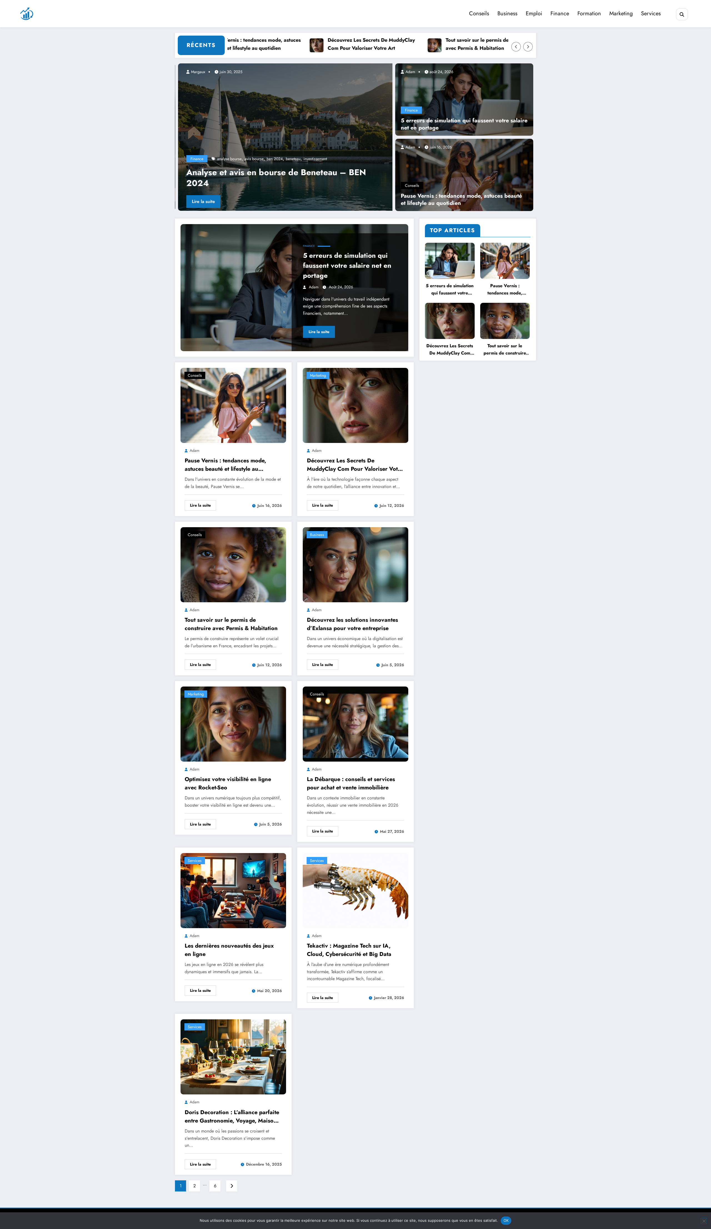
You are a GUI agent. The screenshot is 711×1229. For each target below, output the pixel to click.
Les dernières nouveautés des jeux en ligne (229, 950)
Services (651, 13)
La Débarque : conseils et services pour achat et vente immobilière (351, 783)
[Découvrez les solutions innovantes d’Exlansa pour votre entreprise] (355, 564)
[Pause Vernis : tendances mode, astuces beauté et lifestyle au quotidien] (464, 174)
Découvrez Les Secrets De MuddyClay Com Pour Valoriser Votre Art (336, 44)
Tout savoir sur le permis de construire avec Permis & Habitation (454, 44)
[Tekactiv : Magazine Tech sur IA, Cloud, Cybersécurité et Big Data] (355, 890)
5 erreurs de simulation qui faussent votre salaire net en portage (464, 124)
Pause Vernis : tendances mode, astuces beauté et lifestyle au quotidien (461, 199)
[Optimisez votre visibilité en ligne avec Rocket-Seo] (233, 723)
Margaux (194, 72)
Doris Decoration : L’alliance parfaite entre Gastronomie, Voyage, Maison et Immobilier (232, 1116)
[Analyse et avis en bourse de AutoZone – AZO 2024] (283, 137)
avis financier (275, 159)
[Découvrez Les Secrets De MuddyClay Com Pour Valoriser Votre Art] (355, 405)
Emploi (534, 13)
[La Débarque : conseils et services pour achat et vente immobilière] (355, 723)
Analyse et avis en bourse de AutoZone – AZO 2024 (274, 178)
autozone (253, 159)
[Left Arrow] (516, 46)
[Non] (704, 1221)
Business (507, 13)
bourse (303, 159)
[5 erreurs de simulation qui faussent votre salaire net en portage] (464, 99)
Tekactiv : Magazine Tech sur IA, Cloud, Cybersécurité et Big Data (349, 950)
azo (292, 159)
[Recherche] (682, 14)
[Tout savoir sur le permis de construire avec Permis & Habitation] (233, 564)
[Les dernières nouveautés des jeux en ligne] (233, 890)
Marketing (621, 13)
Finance (559, 13)
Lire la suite (200, 201)
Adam (409, 72)
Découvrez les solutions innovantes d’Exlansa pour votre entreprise (352, 624)
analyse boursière (228, 159)
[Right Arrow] (528, 46)
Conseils (479, 13)
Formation (589, 13)
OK (506, 1220)
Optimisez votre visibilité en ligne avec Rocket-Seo (228, 783)
